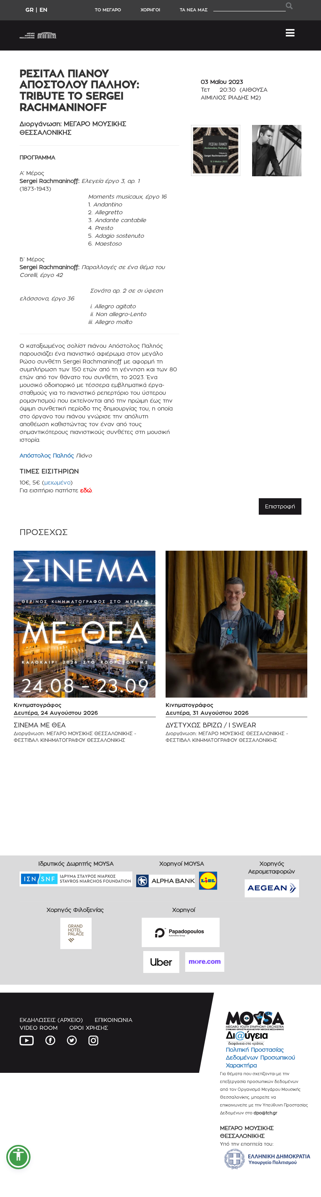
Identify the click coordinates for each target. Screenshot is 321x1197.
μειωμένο (57, 482)
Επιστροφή (280, 506)
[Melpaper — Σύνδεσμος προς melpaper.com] (231, 878)
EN (43, 10)
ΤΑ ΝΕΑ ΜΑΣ (193, 9)
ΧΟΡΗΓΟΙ (150, 9)
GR (29, 10)
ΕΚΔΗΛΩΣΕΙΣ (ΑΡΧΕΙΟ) (51, 1020)
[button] (18, 1157)
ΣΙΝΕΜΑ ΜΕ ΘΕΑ (40, 725)
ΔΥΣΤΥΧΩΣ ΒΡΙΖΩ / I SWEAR (211, 725)
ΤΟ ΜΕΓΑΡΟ (108, 9)
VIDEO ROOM (39, 1028)
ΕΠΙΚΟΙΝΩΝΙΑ (113, 1020)
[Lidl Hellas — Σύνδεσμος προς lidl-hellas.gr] (197, 878)
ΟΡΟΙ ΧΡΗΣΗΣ (88, 1028)
